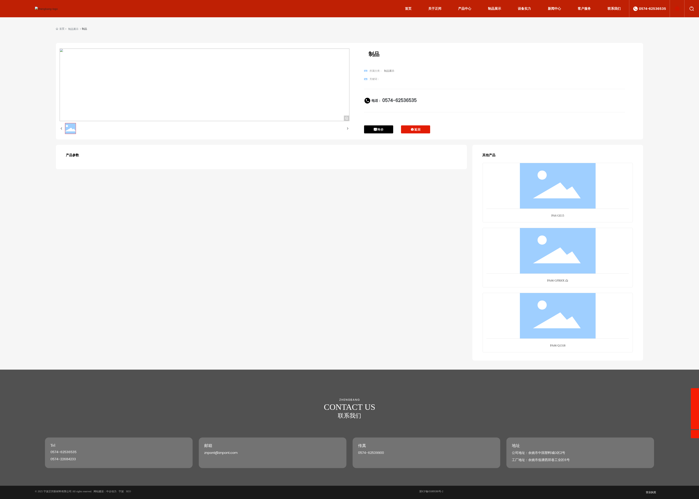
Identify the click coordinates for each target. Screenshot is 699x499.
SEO (128, 491)
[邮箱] (695, 400)
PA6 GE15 (557, 215)
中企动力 (111, 491)
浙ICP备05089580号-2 (431, 491)
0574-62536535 (652, 9)
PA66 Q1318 (557, 345)
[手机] (695, 392)
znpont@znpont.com (221, 453)
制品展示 (73, 28)
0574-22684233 (63, 459)
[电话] (695, 409)
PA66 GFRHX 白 (557, 280)
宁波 (121, 491)
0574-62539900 (371, 453)
